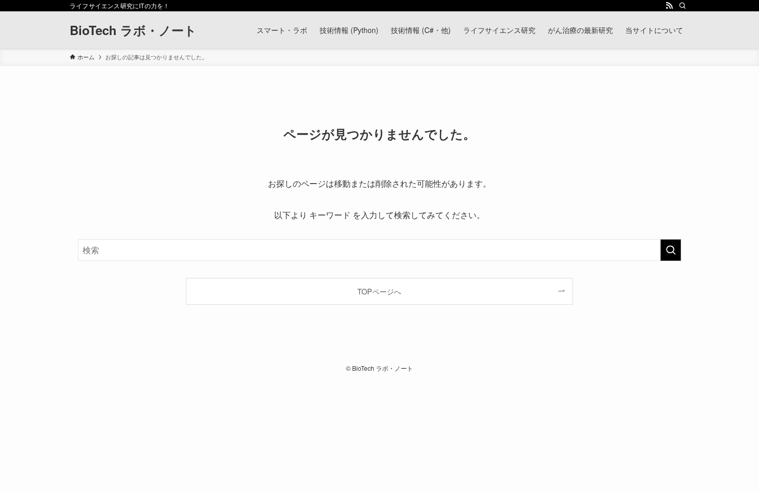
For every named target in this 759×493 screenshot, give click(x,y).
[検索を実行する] (670, 250)
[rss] (669, 5)
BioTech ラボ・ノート (133, 30)
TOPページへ (379, 291)
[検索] (682, 5)
